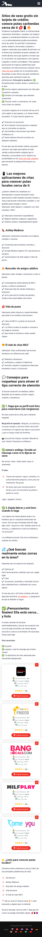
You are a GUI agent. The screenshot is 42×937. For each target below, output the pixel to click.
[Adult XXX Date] (7, 3)
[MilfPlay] (21, 789)
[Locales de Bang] (21, 754)
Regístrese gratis (22, 696)
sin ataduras (23, 596)
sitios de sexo (8, 71)
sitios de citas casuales (28, 158)
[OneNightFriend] (21, 714)
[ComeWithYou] (21, 827)
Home (6, 929)
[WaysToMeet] (21, 675)
